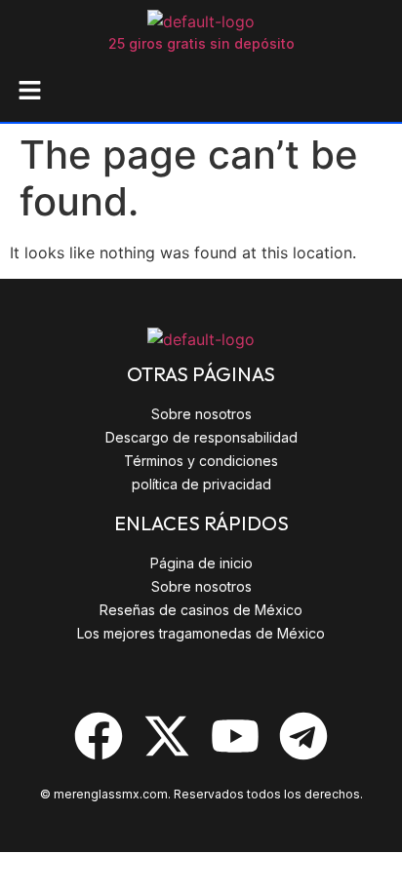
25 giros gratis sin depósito (201, 43)
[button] (29, 91)
